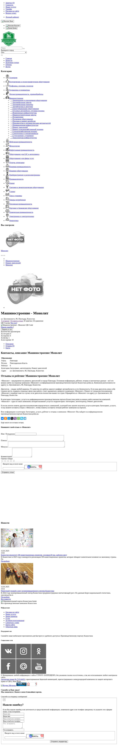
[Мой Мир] (8, 418)
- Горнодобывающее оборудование (24, 109)
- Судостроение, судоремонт (22, 136)
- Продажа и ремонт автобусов (22, 121)
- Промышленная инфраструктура (24, 125)
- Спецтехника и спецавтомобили (24, 134)
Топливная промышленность (20, 204)
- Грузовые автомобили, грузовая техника (27, 111)
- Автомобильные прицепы (21, 105)
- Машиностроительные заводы (23, 115)
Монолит (4, 251)
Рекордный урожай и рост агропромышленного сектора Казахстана (27, 591)
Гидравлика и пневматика (19, 90)
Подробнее (5, 561)
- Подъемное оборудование (21, 119)
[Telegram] (25, 418)
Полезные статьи (12, 63)
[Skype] (21, 418)
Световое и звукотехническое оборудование (26, 187)
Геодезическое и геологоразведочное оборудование (29, 82)
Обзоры (9, 65)
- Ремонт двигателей (19, 127)
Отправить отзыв (8, 472)
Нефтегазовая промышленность (21, 150)
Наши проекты (11, 616)
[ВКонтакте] (2, 418)
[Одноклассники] (5, 418)
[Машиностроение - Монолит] (26, 308)
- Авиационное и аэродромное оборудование (28, 100)
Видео (8, 67)
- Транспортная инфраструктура (23, 138)
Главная (9, 58)
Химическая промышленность (21, 212)
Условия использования (15, 621)
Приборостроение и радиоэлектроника (24, 175)
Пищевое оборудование (18, 171)
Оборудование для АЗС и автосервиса (24, 154)
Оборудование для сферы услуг (21, 158)
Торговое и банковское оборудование (24, 208)
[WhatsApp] (18, 418)
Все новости (6, 599)
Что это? (13, 323)
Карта (8, 348)
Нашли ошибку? (7, 327)
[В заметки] (4, 255)
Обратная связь (12, 627)
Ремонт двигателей (13, 263)
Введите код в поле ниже (13, 464)
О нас (8, 618)
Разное (12, 183)
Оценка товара (7, 459)
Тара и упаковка (15, 196)
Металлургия (14, 146)
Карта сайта (10, 625)
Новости (9, 60)
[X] (12, 418)
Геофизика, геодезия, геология (21, 86)
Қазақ (14, 28)
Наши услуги (11, 614)
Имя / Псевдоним (8, 434)
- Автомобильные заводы (20, 102)
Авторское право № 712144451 (13, 679)
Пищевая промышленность (20, 167)
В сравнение (38, 321)
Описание (9, 344)
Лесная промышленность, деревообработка (26, 94)
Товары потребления (17, 200)
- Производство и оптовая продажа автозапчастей (30, 123)
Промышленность (16, 179)
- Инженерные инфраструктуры (23, 113)
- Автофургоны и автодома (21, 107)
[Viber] (15, 418)
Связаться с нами (12, 623)
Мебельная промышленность (20, 142)
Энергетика (13, 221)
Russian (17, 25)
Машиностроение (16, 98)
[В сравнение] (2, 255)
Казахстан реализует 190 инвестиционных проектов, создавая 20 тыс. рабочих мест (34, 555)
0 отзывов (5, 321)
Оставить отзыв (16, 321)
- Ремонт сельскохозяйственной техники (26, 129)
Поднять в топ (7, 329)
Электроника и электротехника (21, 216)
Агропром (13, 78)
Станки (12, 192)
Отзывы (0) (10, 346)
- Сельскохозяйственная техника (23, 131)
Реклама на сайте (12, 612)
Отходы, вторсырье (16, 163)
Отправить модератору (59, 741)
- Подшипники (16, 117)
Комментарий (6, 457)
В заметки (28, 321)
